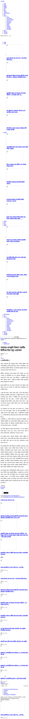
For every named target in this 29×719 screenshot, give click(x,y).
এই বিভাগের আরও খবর (5, 500)
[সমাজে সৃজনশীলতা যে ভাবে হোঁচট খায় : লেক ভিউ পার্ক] (4, 564)
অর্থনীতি (5, 7)
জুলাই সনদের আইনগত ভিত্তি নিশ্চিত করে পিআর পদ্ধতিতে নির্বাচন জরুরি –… (16, 217)
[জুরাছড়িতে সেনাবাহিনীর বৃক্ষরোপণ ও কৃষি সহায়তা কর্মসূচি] (4, 675)
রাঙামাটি (8, 23)
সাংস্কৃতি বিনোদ (7, 13)
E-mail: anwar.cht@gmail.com (11, 689)
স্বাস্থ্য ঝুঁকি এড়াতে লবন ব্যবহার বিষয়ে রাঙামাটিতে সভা (14, 497)
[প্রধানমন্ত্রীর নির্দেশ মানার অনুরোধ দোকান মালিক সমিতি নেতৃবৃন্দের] (15, 144)
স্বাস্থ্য (5, 10)
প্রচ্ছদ (5, 3)
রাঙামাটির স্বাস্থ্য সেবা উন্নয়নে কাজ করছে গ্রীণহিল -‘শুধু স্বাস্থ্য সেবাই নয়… (16, 93)
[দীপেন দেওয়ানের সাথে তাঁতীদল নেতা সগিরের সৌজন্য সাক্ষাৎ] (15, 161)
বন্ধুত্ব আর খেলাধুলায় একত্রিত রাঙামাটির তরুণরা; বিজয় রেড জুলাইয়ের (16, 240)
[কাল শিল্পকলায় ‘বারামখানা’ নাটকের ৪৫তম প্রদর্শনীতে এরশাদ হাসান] (15, 107)
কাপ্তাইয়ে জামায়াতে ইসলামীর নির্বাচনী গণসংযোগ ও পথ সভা (15, 200)
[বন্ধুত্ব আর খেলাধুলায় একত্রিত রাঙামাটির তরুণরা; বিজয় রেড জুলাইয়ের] (15, 236)
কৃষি (4, 14)
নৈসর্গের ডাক (9, 21)
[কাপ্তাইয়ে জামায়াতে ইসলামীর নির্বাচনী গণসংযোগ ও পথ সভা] (15, 196)
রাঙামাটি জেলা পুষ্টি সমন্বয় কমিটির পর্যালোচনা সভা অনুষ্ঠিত (14, 641)
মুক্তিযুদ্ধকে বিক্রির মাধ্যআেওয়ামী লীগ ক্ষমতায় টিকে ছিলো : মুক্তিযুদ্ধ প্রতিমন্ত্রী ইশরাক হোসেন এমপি (14, 516)
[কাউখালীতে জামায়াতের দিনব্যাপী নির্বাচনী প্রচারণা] (15, 179)
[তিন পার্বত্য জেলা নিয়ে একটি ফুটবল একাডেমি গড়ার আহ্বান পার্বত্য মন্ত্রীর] (15, 289)
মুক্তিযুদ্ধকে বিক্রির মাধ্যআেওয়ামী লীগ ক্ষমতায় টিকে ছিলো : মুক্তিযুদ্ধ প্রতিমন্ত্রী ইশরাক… (17, 76)
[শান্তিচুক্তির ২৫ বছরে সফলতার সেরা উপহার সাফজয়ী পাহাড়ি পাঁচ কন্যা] (15, 307)
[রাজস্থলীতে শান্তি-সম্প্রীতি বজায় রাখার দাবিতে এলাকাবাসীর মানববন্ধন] (9, 549)
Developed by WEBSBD (10, 694)
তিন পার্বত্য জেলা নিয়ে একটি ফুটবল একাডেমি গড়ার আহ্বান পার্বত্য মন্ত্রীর (17, 293)
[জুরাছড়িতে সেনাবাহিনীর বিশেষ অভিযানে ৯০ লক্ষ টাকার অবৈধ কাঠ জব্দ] (4, 649)
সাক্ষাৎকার (5, 31)
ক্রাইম (5, 30)
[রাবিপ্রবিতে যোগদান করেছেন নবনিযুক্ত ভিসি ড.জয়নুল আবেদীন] (15, 125)
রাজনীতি (5, 6)
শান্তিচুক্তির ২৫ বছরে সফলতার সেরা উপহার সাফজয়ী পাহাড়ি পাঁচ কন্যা (17, 310)
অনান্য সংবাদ (11, 500)
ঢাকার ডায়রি (9, 22)
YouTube (6, 690)
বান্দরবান (8, 25)
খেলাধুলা (5, 11)
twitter (5, 691)
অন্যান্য (5, 15)
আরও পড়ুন (3, 682)
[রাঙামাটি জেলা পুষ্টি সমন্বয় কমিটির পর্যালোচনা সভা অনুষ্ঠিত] (4, 638)
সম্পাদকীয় (5, 33)
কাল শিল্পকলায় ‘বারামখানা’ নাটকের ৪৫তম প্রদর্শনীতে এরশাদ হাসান (16, 111)
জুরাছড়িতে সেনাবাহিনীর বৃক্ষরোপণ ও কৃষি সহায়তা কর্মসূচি (13, 678)
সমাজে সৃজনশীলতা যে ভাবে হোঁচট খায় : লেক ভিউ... (12, 567)
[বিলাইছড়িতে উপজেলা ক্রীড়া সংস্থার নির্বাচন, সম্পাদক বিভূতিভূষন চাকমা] (15, 271)
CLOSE (2, 1)
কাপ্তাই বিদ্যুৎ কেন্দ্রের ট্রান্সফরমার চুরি (12, 495)
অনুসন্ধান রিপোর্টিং (10, 19)
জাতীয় (5, 5)
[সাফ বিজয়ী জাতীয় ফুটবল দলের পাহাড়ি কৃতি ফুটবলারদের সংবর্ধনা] (15, 254)
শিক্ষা (4, 9)
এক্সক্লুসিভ (9, 27)
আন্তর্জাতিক (9, 29)
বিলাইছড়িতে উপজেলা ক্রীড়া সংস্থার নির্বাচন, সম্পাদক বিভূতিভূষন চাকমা (17, 275)
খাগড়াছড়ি (8, 26)
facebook (6, 693)
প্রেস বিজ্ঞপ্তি (9, 18)
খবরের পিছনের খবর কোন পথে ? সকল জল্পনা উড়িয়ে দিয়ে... (14, 578)
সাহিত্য (8, 17)
